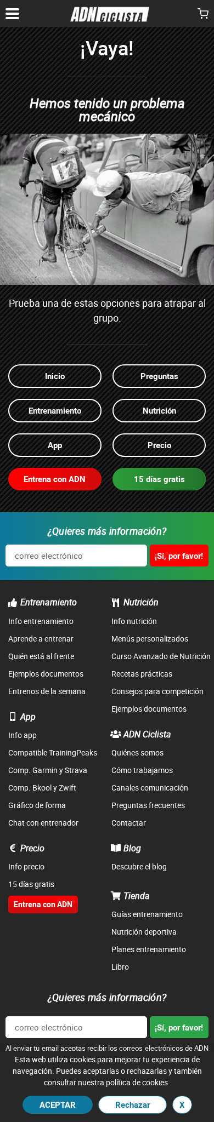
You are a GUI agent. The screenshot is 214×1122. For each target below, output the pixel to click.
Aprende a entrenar (41, 638)
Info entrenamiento (41, 621)
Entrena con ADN (43, 904)
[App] (12, 716)
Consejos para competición (157, 691)
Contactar (128, 822)
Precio (32, 848)
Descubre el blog (139, 866)
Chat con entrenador (43, 822)
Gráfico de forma (37, 805)
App (28, 717)
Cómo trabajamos (142, 770)
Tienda (136, 896)
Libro (120, 966)
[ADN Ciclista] (115, 734)
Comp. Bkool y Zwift (42, 787)
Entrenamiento (48, 602)
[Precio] (12, 848)
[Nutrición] (115, 602)
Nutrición (141, 602)
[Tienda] (115, 895)
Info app (22, 735)
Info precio (26, 866)
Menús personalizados (149, 638)
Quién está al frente (41, 656)
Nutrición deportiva (144, 931)
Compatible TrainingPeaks (52, 752)
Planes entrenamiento (148, 949)
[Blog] (115, 848)
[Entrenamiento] (12, 602)
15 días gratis (31, 884)
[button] (203, 14)
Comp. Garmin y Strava (47, 770)
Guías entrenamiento (147, 914)
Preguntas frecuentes (148, 805)
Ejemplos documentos (45, 673)
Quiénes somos (137, 752)
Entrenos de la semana (47, 691)
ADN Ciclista (147, 734)
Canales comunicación (149, 787)
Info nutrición (134, 621)
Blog (132, 848)
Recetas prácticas (141, 673)
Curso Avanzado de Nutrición (161, 656)
